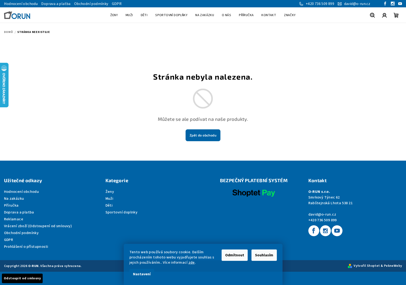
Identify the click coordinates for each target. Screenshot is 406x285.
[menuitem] (114, 15)
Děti (109, 205)
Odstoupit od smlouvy (22, 278)
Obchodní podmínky (91, 3)
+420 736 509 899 (322, 220)
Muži (109, 198)
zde (191, 262)
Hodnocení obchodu (21, 3)
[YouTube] (337, 230)
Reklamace (13, 219)
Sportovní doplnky (121, 212)
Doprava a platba (55, 3)
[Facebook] (313, 230)
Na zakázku (14, 198)
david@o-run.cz (322, 214)
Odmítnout (234, 255)
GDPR (117, 3)
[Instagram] (325, 230)
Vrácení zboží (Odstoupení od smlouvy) (38, 226)
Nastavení (142, 274)
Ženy (109, 191)
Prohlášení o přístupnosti (26, 246)
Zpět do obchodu (203, 135)
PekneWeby (393, 265)
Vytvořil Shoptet (367, 265)
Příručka (11, 205)
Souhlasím (264, 255)
